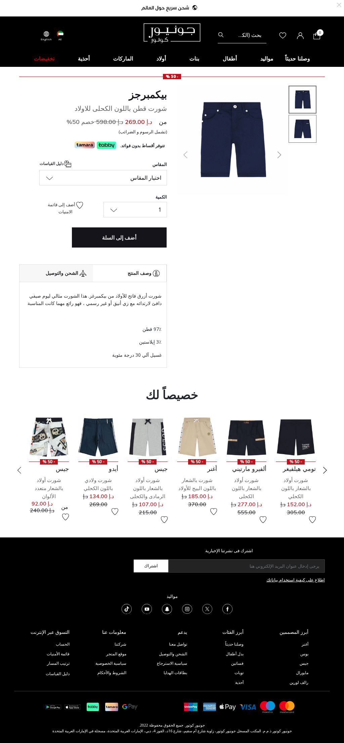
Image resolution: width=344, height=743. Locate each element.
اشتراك (151, 566)
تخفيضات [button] (44, 58)
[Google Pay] (129, 706)
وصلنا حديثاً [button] (297, 58)
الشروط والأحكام (111, 672)
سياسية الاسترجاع (172, 663)
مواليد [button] (266, 58)
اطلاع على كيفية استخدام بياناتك (295, 580)
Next (325, 470)
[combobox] (242, 35)
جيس (304, 663)
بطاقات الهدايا (175, 672)
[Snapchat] (167, 608)
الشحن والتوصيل (173, 654)
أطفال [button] (230, 58)
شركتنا (120, 644)
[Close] (339, 4)
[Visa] (248, 706)
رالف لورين (299, 682)
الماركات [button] (123, 58)
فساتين (237, 663)
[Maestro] (268, 706)
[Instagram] (187, 608)
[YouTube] (147, 608)
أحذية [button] (84, 58)
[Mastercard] (287, 706)
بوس (304, 654)
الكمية (161, 197)
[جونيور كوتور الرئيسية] (172, 32)
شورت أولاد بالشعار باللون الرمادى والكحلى (147, 488)
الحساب (63, 644)
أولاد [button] (161, 58)
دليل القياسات (52, 163)
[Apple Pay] (227, 706)
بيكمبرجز (148, 94)
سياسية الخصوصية (110, 663)
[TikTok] (127, 608)
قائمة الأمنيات (58, 654)
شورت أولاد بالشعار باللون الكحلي (296, 488)
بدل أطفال (235, 654)
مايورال (302, 672)
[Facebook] (227, 608)
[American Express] (209, 706)
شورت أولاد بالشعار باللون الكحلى (246, 488)
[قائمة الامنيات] (312, 519)
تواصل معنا (177, 644)
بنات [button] (194, 58)
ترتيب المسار (58, 663)
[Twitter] (207, 608)
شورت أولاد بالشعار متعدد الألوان (49, 488)
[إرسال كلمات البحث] (221, 35)
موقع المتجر (116, 654)
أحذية (239, 682)
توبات (239, 672)
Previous (19, 470)
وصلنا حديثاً (234, 644)
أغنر (305, 644)
